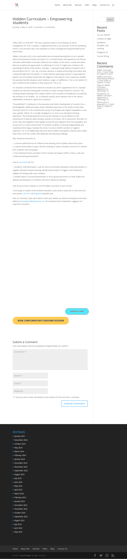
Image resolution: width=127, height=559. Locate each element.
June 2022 (18, 528)
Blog (94, 5)
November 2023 (20, 467)
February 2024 (20, 455)
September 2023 (21, 470)
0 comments (50, 27)
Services (78, 5)
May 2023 (18, 486)
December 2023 (20, 463)
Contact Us (104, 5)
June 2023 (18, 482)
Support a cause (77, 311)
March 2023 (19, 493)
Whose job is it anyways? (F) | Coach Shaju (105, 104)
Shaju (17, 27)
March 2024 (19, 451)
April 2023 (18, 490)
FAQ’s (87, 5)
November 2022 (20, 509)
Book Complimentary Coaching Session (41, 320)
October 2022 (19, 513)
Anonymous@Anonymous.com (33, 201)
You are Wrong (103, 56)
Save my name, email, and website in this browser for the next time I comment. (47, 397)
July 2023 (18, 478)
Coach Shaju (25, 555)
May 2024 (18, 447)
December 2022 (20, 505)
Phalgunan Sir (102, 52)
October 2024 (19, 444)
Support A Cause (106, 74)
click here (26, 193)
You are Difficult (103, 35)
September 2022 (21, 516)
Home (57, 5)
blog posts (38, 193)
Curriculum (38, 27)
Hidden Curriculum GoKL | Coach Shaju (105, 71)
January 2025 (19, 436)
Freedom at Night (104, 39)
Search (110, 19)
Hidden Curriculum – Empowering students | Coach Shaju (105, 78)
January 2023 (19, 501)
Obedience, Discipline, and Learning (102, 45)
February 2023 (20, 497)
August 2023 (19, 474)
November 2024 (20, 440)
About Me (67, 5)
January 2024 (19, 459)
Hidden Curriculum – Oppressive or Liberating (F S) (103, 88)
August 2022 (19, 520)
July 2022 (18, 524)
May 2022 (18, 532)
